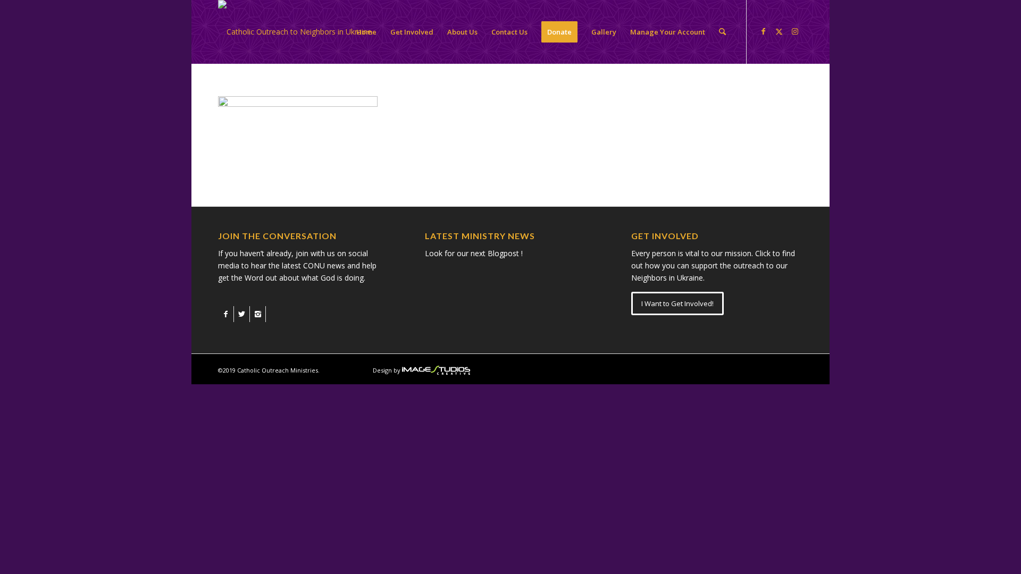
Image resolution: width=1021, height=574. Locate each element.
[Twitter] (241, 314)
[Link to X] (779, 31)
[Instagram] (257, 314)
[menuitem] (366, 32)
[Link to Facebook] (763, 31)
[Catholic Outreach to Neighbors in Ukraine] (295, 32)
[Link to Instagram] (795, 31)
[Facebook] (225, 314)
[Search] (722, 32)
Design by (386, 370)
